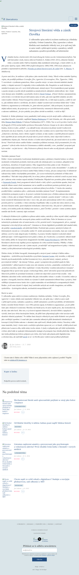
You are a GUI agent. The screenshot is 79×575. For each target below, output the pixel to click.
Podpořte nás (41, 524)
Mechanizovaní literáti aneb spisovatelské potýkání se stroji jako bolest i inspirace (44, 401)
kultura (18, 426)
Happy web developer (41, 569)
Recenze (17, 412)
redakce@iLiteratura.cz (18, 360)
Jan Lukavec (17, 409)
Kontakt (58, 524)
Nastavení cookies (39, 533)
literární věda (20, 406)
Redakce (30, 524)
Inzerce (50, 524)
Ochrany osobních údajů (48, 555)
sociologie (18, 485)
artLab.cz (41, 566)
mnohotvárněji (16, 228)
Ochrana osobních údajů (39, 530)
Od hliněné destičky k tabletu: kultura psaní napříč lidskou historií (42, 423)
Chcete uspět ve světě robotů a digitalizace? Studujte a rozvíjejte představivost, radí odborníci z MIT (41, 480)
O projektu (21, 524)
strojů (25, 337)
